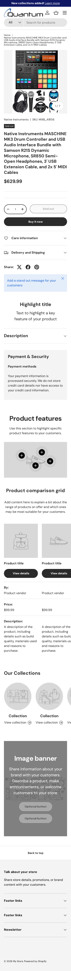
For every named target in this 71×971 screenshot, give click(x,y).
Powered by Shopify (35, 961)
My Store (18, 961)
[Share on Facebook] (28, 267)
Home (7, 35)
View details (21, 573)
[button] (56, 12)
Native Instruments (16, 119)
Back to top (35, 853)
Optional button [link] (36, 806)
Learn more (52, 3)
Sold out (48, 209)
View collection (15, 722)
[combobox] (35, 22)
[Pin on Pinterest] (36, 267)
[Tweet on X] (19, 267)
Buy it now (35, 221)
